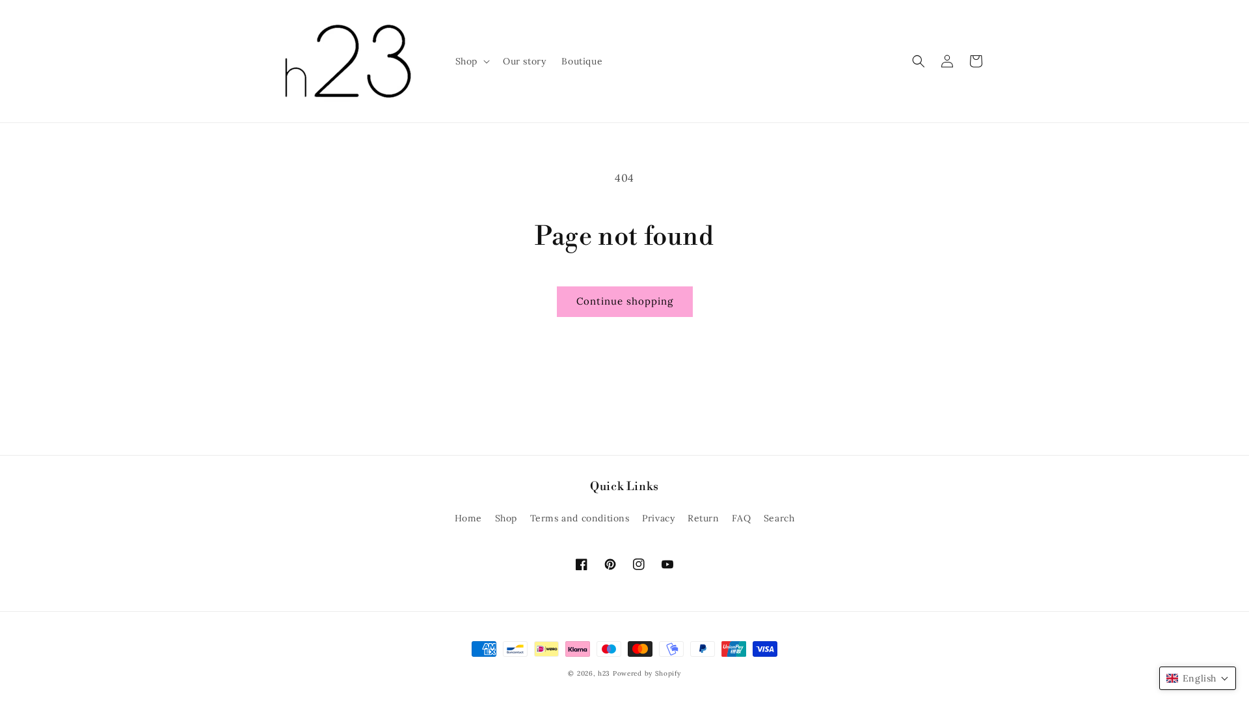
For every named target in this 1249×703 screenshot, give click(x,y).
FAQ (741, 518)
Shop (506, 518)
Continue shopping (624, 301)
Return (703, 518)
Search (779, 518)
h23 (604, 673)
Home (468, 518)
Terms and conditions (580, 518)
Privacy (658, 518)
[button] (471, 61)
